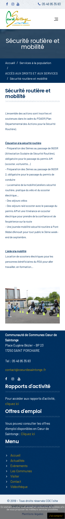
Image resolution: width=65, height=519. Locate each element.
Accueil (10, 62)
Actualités (17, 460)
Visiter (14, 476)
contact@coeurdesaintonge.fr (25, 370)
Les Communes (21, 471)
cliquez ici (12, 404)
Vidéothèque (19, 487)
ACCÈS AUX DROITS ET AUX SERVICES (31, 73)
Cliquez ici (28, 434)
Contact (15, 481)
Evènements (19, 466)
